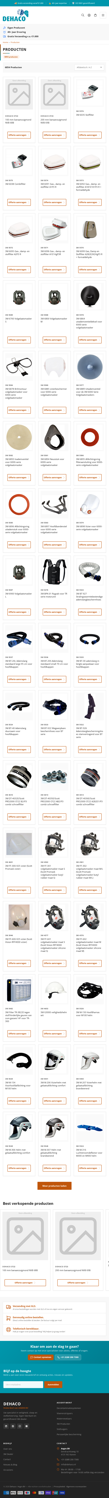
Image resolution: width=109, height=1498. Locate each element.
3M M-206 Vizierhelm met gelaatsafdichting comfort (53, 1084)
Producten (15, 42)
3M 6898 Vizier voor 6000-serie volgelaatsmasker (89, 528)
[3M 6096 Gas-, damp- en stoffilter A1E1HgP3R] (54, 229)
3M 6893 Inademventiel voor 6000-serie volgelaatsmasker (17, 462)
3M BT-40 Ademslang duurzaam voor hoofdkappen (15, 731)
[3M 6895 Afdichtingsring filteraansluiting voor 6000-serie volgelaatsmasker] (90, 437)
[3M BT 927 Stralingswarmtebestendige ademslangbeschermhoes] (90, 572)
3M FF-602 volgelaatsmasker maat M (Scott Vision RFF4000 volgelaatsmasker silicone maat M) (88, 945)
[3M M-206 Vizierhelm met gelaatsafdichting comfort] (54, 1061)
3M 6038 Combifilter (15, 183)
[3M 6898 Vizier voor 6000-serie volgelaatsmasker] (90, 504)
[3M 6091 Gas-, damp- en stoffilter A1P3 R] (54, 162)
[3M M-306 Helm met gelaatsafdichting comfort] (19, 1128)
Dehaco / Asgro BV (17, 1486)
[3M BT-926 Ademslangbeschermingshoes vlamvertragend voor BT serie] (90, 706)
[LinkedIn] (6, 1426)
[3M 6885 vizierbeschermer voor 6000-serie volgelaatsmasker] (54, 367)
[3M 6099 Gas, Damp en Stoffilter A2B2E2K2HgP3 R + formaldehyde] (90, 229)
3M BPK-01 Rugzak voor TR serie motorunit (54, 595)
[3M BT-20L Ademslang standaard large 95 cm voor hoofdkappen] (19, 639)
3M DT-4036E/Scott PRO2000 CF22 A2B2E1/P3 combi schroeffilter (89, 801)
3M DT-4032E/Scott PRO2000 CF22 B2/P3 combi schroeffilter (16, 801)
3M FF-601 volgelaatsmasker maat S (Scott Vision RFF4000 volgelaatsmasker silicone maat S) (53, 945)
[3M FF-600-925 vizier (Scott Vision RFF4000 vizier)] (19, 917)
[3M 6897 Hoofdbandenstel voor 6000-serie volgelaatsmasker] (54, 504)
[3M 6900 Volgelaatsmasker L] (19, 572)
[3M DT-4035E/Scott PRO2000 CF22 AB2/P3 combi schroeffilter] (54, 776)
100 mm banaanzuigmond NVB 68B (20, 1270)
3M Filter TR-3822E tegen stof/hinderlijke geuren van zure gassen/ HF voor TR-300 (18, 1017)
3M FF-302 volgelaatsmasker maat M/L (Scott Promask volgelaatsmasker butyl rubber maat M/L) (89, 871)
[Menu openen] (103, 15)
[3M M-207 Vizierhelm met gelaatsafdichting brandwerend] (90, 1061)
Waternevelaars (64, 1418)
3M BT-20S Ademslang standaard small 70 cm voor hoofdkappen (54, 663)
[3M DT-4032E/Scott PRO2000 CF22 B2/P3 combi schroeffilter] (19, 776)
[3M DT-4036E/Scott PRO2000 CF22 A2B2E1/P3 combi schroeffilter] (90, 776)
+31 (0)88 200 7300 (69, 1357)
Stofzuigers (62, 1429)
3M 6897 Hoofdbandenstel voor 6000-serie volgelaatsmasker (54, 529)
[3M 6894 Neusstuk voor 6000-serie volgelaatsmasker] (54, 437)
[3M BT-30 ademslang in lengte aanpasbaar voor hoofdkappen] (90, 639)
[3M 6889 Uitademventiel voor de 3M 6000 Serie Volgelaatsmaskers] (90, 367)
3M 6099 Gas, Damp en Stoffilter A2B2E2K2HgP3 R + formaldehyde (89, 254)
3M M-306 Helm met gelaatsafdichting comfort (17, 1151)
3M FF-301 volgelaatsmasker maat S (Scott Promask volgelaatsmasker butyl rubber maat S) (53, 871)
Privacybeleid (59, 1486)
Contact (7, 1459)
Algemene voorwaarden (76, 1486)
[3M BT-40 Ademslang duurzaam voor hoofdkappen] (19, 706)
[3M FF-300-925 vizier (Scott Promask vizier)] (19, 844)
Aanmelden (53, 1384)
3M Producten (63, 1424)
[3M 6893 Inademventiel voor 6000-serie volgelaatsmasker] (19, 437)
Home (5, 42)
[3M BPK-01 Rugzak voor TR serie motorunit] (54, 572)
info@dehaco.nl (68, 1464)
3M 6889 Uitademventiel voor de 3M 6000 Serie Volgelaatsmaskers (88, 391)
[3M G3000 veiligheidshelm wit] (54, 990)
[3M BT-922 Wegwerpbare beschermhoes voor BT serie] (54, 706)
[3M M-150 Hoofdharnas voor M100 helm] (90, 990)
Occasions (8, 1469)
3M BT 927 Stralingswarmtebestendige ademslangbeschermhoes (89, 596)
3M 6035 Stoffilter (85, 114)
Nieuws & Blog (10, 1464)
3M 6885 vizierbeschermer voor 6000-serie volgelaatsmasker (54, 391)
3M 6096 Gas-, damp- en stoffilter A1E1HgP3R (53, 253)
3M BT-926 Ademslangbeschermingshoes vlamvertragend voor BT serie (89, 732)
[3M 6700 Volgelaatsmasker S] (19, 296)
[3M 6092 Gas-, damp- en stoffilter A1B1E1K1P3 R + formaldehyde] (90, 162)
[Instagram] (19, 1426)
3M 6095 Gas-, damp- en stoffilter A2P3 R (17, 253)
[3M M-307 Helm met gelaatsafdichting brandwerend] (54, 1128)
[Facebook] (13, 1426)
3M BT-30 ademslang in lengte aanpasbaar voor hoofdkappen (87, 663)
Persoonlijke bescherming (69, 1434)
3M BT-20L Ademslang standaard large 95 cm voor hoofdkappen (18, 663)
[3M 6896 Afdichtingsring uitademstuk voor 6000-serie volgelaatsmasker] (19, 504)
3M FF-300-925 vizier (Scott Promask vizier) (18, 867)
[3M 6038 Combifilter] (19, 162)
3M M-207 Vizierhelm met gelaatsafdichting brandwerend (88, 1085)
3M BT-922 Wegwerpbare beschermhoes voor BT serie (53, 731)
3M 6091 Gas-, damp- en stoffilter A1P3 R (53, 185)
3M (77, 111)
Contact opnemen (42, 1357)
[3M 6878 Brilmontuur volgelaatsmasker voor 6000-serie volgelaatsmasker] (19, 367)
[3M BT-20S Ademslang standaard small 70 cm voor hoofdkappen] (54, 639)
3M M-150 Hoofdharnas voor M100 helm (87, 1014)
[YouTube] (26, 1426)
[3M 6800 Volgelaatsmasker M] (54, 296)
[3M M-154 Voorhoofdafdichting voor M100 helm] (19, 1061)
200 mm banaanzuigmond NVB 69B (73, 1270)
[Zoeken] (83, 15)
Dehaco (9, 116)
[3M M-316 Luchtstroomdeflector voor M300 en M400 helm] (90, 1128)
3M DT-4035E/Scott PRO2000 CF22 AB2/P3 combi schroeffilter (52, 801)
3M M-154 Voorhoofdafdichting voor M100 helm (18, 1085)
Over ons (7, 1448)
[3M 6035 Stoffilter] (90, 93)
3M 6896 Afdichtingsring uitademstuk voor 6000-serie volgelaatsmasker (17, 529)
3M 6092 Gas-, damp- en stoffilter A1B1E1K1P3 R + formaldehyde (88, 186)
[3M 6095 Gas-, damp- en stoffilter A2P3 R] (19, 229)
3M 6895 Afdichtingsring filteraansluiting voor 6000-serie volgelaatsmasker (89, 462)
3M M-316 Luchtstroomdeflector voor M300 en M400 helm (89, 1152)
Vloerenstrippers (65, 1413)
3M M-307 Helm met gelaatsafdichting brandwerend (51, 1152)
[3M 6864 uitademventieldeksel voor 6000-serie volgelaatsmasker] (90, 296)
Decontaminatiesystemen (69, 1408)
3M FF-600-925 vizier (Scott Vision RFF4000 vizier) (18, 940)
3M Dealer (8, 1454)
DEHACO (15, 1405)
